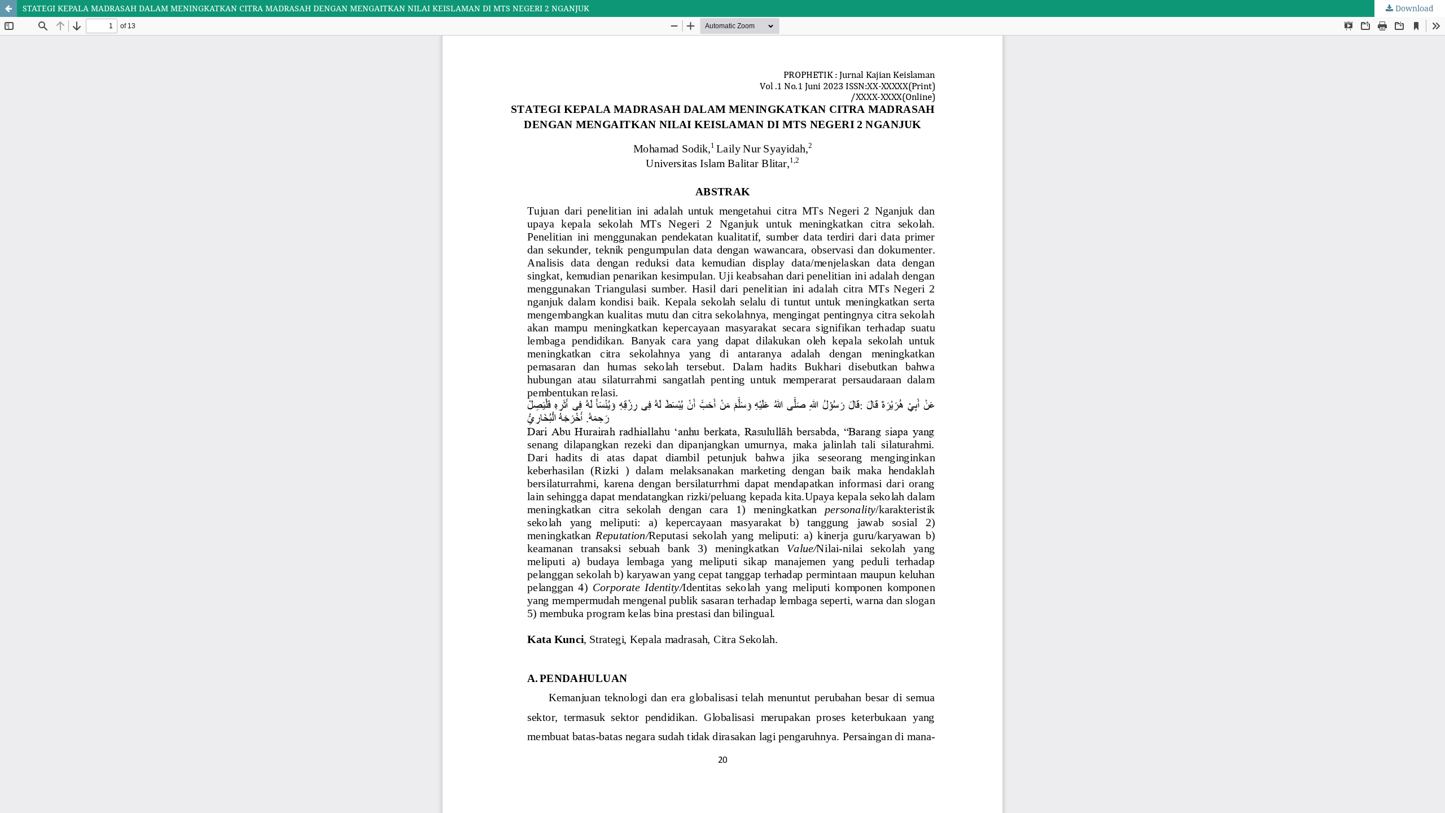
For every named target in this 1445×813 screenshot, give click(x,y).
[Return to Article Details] (8, 8)
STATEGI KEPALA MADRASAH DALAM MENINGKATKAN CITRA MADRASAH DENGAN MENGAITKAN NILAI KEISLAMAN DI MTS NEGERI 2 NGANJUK (306, 8)
